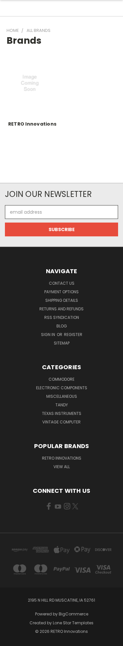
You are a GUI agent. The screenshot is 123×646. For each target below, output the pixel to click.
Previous (10, 639)
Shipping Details (61, 300)
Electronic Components (61, 388)
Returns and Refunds (61, 309)
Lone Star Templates (73, 623)
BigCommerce (73, 614)
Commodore (61, 379)
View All (61, 466)
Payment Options (61, 292)
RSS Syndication (61, 317)
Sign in (48, 334)
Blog (61, 326)
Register (73, 334)
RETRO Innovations (32, 124)
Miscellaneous (61, 396)
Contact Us (61, 283)
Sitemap (62, 343)
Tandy (61, 405)
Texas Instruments (61, 413)
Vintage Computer (61, 422)
